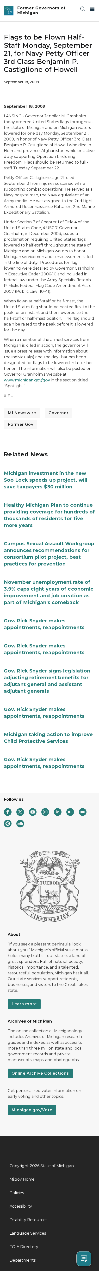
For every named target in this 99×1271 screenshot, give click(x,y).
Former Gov (20, 424)
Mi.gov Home (22, 1179)
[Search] (83, 9)
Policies (17, 1193)
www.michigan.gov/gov (27, 380)
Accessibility (21, 1206)
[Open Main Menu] (92, 9)
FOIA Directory (24, 1246)
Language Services (28, 1233)
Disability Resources (28, 1220)
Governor (58, 413)
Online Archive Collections (40, 1073)
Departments (23, 1260)
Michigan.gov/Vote (32, 1110)
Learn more (24, 1004)
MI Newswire (22, 413)
